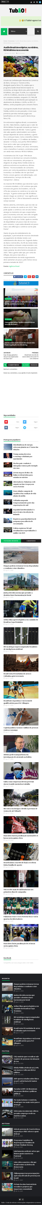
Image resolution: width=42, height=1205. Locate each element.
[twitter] (34, 2)
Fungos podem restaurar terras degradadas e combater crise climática (26, 986)
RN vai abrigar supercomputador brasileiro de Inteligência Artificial (27, 1019)
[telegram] (40, 2)
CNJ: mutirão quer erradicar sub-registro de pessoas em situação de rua (26, 1059)
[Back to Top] (23, 1199)
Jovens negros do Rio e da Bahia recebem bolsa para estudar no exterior (23, 475)
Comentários (31, 541)
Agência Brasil (14, 266)
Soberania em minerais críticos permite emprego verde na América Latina (26, 1113)
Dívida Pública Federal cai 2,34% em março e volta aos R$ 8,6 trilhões (26, 1070)
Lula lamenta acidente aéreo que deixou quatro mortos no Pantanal (27, 1153)
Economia (11, 41)
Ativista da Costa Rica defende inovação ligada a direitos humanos (20, 303)
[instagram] (37, 2)
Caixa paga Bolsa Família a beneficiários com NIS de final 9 (20, 323)
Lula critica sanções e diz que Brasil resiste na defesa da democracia (25, 1164)
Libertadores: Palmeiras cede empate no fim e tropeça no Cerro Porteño (24, 484)
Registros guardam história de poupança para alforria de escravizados (24, 521)
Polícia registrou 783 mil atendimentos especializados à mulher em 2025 (24, 530)
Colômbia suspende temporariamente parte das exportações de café (23, 503)
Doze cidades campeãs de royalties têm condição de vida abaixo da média (24, 493)
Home (5, 41)
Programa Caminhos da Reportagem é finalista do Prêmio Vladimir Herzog (24, 1142)
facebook (34, 365)
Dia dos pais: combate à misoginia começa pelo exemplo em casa (25, 466)
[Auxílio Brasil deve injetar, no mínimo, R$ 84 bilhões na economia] (25, 276)
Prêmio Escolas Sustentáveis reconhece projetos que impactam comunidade (25, 1186)
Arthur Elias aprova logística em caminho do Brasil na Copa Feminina (26, 1008)
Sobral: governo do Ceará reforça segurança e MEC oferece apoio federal (27, 1131)
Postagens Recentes (11, 541)
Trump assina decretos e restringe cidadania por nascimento (22, 456)
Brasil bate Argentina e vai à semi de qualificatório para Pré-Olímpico (27, 1041)
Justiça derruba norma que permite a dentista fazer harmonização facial (24, 997)
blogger (26, 365)
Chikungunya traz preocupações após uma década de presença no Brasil (27, 1175)
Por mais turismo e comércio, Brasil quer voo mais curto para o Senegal (27, 1102)
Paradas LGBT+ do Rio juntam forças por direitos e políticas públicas (25, 1091)
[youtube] (31, 2)
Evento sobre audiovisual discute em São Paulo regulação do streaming (20, 344)
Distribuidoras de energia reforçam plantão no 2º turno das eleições (25, 447)
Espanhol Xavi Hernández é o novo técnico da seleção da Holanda (24, 512)
